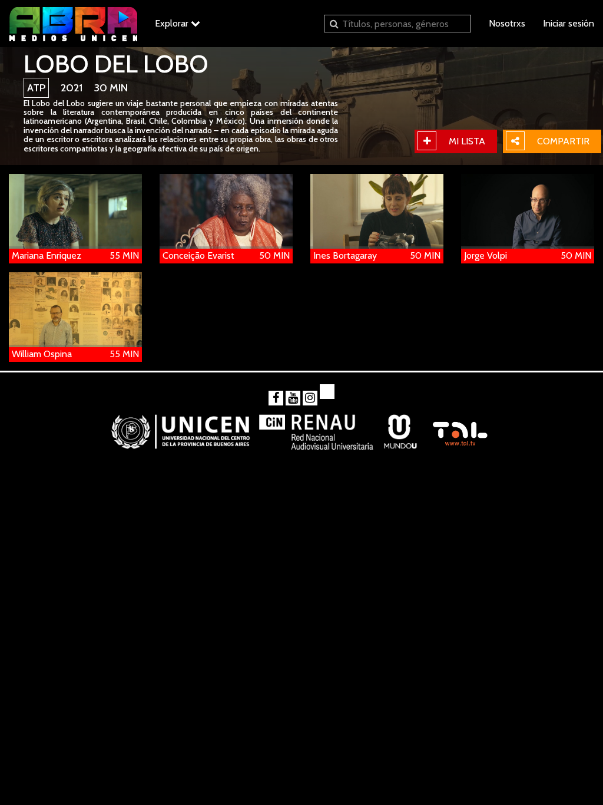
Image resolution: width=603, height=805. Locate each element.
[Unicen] (180, 428)
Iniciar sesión (568, 23)
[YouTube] (293, 398)
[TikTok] (327, 391)
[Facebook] (276, 398)
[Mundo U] (400, 428)
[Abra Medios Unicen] (73, 23)
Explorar (173, 23)
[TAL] (459, 428)
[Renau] (317, 428)
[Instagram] (310, 398)
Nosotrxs (507, 23)
